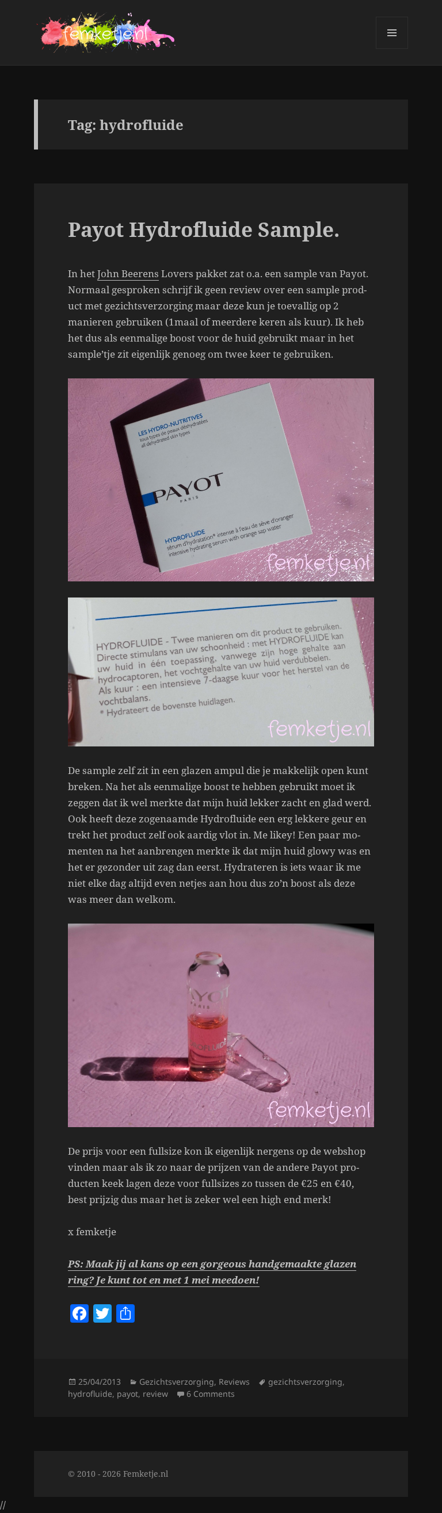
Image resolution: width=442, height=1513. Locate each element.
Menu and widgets (392, 48)
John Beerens (128, 273)
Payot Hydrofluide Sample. (204, 229)
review (155, 1393)
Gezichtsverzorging (176, 1381)
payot (127, 1393)
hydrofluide (90, 1393)
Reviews (234, 1381)
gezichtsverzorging (305, 1381)
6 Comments (210, 1393)
